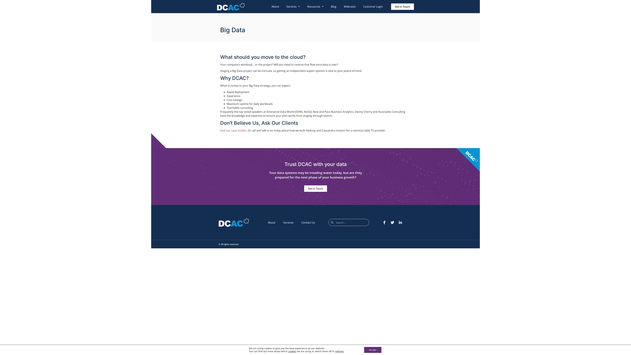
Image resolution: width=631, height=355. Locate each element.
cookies (292, 351)
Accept (372, 349)
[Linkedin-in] (400, 222)
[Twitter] (392, 222)
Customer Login (373, 6)
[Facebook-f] (384, 222)
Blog (333, 6)
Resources (313, 6)
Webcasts (350, 6)
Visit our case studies (233, 130)
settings (339, 351)
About (275, 6)
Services (291, 6)
